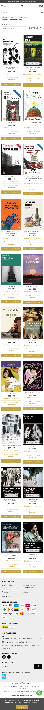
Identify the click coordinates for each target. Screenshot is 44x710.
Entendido (22, 707)
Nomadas (11, 123)
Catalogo (10, 17)
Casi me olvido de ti (11, 340)
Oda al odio (33, 340)
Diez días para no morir (11, 445)
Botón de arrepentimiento (22, 696)
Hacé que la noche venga (32, 68)
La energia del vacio (32, 123)
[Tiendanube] (22, 684)
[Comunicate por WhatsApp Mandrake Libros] (39, 692)
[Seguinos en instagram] (4, 657)
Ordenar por (6, 24)
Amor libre (11, 393)
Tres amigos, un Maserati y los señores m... (33, 177)
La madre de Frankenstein (33, 555)
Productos (26, 592)
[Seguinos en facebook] (9, 657)
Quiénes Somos (8, 585)
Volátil (33, 446)
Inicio (4, 17)
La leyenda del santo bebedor (32, 232)
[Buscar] (41, 12)
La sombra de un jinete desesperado (11, 232)
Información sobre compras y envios (29, 586)
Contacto (6, 596)
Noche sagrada (32, 286)
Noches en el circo (32, 392)
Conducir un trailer (11, 176)
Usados (5, 592)
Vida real (11, 286)
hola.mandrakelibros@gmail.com (18, 642)
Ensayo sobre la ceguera (11, 68)
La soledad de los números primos (11, 554)
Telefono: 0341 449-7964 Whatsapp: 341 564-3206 (21, 639)
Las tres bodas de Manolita (33, 500)
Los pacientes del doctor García (11, 500)
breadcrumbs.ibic (22, 17)
